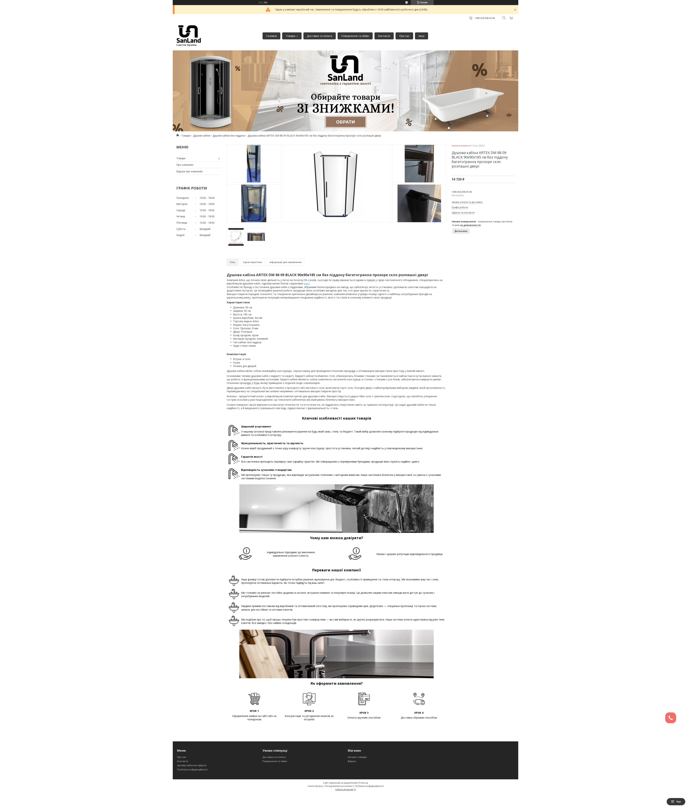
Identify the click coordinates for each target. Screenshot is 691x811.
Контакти (384, 36)
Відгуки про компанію (189, 171)
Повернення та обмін (355, 36)
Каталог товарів (357, 757)
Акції (421, 36)
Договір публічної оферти (191, 765)
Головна (271, 36)
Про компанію (184, 164)
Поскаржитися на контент (339, 786)
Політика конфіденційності (192, 769)
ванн (307, 283)
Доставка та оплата (319, 36)
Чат (678, 801)
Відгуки (352, 761)
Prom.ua (363, 782)
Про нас (404, 36)
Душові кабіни (201, 135)
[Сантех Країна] (188, 34)
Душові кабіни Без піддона (229, 135)
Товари (290, 36)
